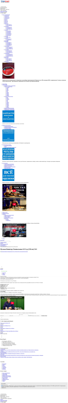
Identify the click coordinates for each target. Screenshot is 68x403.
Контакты (4, 369)
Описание (4, 272)
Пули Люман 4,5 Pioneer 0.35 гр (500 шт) (7, 328)
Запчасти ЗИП (4, 374)
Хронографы (4, 373)
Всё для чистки (5, 377)
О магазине (4, 367)
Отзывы (3, 274)
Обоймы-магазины (5, 379)
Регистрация (5, 11)
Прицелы (4, 380)
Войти (1, 11)
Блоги (3, 365)
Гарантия (4, 368)
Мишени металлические (6, 375)
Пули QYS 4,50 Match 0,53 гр (5, 325)
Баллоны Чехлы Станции (6, 376)
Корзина (1, 12)
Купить (1, 269)
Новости (3, 364)
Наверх (1, 399)
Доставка (4, 366)
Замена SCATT (4, 378)
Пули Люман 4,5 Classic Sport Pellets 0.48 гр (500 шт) (9, 331)
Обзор (3, 273)
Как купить (2, 240)
